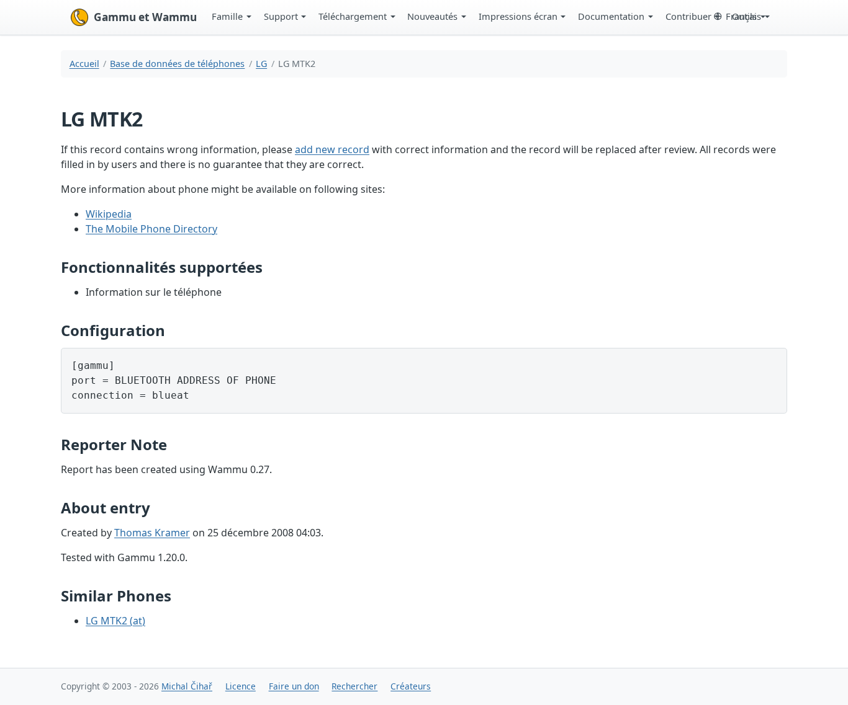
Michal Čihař (186, 686)
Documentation (611, 16)
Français (743, 16)
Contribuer (688, 16)
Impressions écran (518, 16)
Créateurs (410, 686)
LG (261, 63)
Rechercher (354, 686)
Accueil (84, 63)
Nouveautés (432, 16)
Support (281, 16)
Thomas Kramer (152, 532)
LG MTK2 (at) (115, 620)
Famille (227, 16)
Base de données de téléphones (177, 63)
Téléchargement (352, 16)
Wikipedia (109, 214)
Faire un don (294, 686)
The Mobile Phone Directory (151, 229)
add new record (332, 149)
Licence (240, 686)
